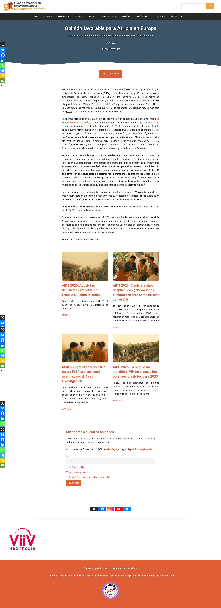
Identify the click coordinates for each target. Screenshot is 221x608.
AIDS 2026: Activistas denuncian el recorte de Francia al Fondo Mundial (81, 290)
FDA (100, 118)
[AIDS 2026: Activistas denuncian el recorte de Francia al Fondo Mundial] (85, 279)
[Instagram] (110, 509)
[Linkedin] (2, 60)
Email (68, 456)
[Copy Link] (2, 75)
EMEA (106, 93)
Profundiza (63, 16)
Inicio (36, 16)
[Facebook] (2, 55)
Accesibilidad (167, 575)
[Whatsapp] (2, 65)
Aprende (48, 16)
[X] (2, 44)
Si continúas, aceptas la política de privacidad (89, 477)
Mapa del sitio (65, 575)
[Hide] (1, 86)
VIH (111, 129)
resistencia (83, 184)
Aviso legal (79, 575)
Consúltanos (159, 16)
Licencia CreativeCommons (144, 575)
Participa (126, 16)
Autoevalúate (178, 16)
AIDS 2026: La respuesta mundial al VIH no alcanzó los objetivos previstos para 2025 (135, 371)
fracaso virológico (94, 181)
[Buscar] (210, 6)
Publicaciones (109, 16)
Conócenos (141, 16)
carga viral (128, 170)
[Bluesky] (2, 50)
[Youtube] (119, 509)
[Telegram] (2, 70)
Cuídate (78, 16)
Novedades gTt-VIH (78, 472)
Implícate (92, 16)
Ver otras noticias (110, 73)
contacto (90, 442)
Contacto (52, 575)
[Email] (2, 80)
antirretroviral (104, 173)
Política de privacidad (97, 575)
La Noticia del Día (77, 467)
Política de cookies (119, 575)
